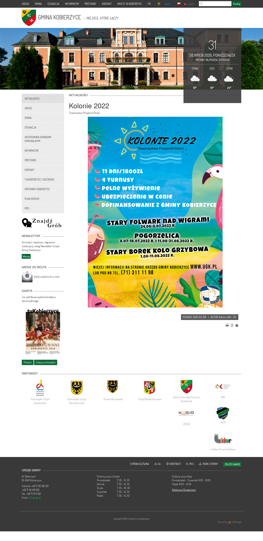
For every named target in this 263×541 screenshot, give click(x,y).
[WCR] (223, 412)
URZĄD (25, 3)
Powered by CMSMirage (229, 522)
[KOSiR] (186, 413)
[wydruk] (227, 324)
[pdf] (232, 324)
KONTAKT (107, 3)
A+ (159, 463)
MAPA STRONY (210, 463)
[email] (236, 324)
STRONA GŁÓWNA (139, 463)
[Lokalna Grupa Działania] (223, 438)
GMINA (38, 3)
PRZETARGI (90, 3)
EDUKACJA (53, 3)
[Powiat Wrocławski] (113, 387)
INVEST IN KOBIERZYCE (129, 3)
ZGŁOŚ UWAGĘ (232, 464)
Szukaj (236, 3)
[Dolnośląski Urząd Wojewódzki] (40, 387)
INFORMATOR (72, 3)
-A (155, 463)
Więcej (26, 256)
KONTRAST (175, 463)
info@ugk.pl (35, 497)
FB (149, 3)
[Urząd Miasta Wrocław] (149, 387)
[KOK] (223, 386)
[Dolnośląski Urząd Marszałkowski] (76, 387)
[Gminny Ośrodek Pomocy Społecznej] (186, 386)
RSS (191, 463)
